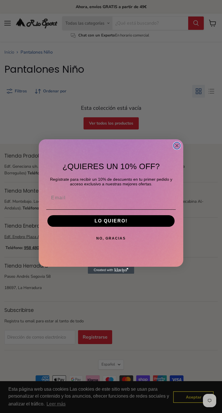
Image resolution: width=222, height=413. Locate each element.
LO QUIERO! (111, 220)
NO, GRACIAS (111, 238)
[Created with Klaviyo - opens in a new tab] (111, 270)
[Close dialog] (176, 145)
